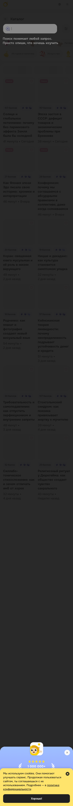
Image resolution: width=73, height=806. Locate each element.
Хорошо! (36, 798)
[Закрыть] (67, 752)
